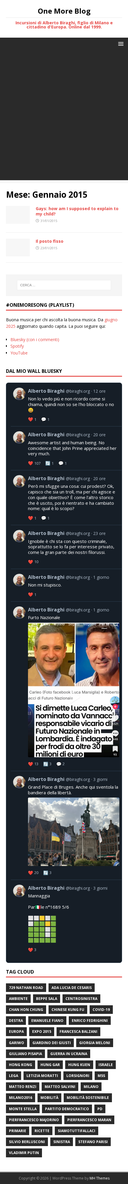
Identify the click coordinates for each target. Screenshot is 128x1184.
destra (16, 1020)
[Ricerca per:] (64, 285)
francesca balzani (78, 1031)
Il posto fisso (49, 241)
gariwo (16, 1042)
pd (99, 1108)
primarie (17, 1130)
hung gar (50, 1064)
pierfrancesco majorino (34, 1119)
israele (106, 1064)
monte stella (23, 1108)
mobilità (49, 1097)
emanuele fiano (47, 1020)
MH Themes (100, 1178)
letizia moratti (42, 1075)
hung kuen (79, 1064)
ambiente (18, 998)
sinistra (61, 1141)
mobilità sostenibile (88, 1097)
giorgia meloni (94, 1042)
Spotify (17, 346)
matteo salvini (60, 1086)
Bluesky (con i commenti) (34, 339)
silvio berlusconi (27, 1141)
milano (91, 1086)
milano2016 (20, 1097)
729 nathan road (26, 987)
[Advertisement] (64, 116)
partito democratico (67, 1108)
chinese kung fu (67, 1009)
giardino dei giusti (51, 1042)
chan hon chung (26, 1009)
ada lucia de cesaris (71, 987)
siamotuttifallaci (76, 1130)
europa (16, 1031)
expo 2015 (41, 1031)
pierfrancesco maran (89, 1119)
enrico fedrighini (90, 1020)
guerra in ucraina (68, 1053)
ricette (42, 1130)
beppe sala (46, 998)
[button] (120, 43)
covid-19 (101, 1009)
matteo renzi (22, 1086)
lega (13, 1075)
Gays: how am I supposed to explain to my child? (77, 211)
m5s (101, 1075)
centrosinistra (81, 998)
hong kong (20, 1064)
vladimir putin (24, 1152)
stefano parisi (93, 1141)
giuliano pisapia (25, 1053)
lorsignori (77, 1075)
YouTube (19, 353)
